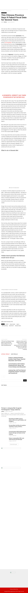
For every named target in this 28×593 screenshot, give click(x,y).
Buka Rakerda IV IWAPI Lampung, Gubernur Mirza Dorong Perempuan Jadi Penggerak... (17, 420)
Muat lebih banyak (13, 444)
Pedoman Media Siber (14, 589)
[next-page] (4, 376)
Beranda (2, 10)
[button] (2, 7)
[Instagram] (12, 582)
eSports (18, 324)
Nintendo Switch (18, 325)
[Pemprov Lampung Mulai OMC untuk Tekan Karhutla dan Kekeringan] (4, 440)
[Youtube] (19, 582)
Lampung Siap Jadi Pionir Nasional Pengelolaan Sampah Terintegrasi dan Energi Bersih (17, 371)
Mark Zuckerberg (5, 325)
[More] (14, 25)
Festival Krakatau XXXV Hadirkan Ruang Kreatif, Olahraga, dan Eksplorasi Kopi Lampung (17, 433)
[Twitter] (5, 25)
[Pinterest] (8, 25)
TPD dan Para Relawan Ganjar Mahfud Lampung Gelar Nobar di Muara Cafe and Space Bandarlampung (7, 343)
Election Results (12, 324)
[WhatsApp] (11, 25)
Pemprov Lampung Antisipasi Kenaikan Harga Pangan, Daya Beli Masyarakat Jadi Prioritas (16, 359)
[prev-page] (2, 376)
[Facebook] (2, 25)
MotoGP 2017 (11, 325)
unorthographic (8, 42)
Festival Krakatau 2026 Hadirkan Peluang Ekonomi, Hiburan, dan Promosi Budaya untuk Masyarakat (17, 365)
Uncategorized (8, 10)
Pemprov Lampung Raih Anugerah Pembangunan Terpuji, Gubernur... (11, 408)
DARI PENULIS (14, 354)
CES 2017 (6, 324)
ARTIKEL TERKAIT (5, 354)
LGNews (5, 22)
